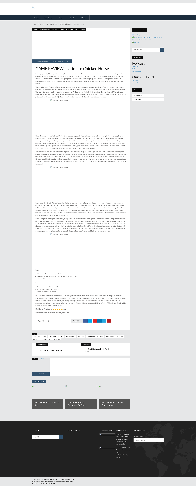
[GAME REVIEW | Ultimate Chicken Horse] (41, 367)
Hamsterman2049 (58, 61)
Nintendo (49, 24)
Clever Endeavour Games (39, 336)
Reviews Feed (136, 83)
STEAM (67, 29)
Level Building (91, 336)
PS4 (122, 336)
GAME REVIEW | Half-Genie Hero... (112, 403)
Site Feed (135, 80)
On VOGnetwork (137, 71)
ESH (62, 336)
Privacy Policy (138, 95)
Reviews (41, 24)
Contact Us (137, 99)
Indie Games (81, 336)
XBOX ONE (57, 339)
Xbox (80, 29)
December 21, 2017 (42, 61)
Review (35, 339)
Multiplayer (100, 336)
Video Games (73, 29)
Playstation (49, 29)
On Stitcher (135, 69)
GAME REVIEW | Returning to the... (77, 403)
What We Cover (138, 436)
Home (34, 24)
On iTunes (135, 66)
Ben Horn (40, 374)
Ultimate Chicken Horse (45, 339)
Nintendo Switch (110, 336)
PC (118, 336)
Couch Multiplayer (54, 336)
